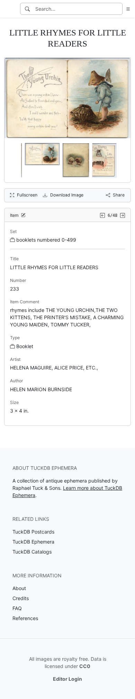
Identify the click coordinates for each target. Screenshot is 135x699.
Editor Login (67, 679)
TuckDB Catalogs (32, 552)
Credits (20, 598)
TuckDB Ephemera (33, 542)
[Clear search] (117, 8)
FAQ (17, 608)
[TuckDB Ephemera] (9, 9)
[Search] (27, 8)
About (19, 588)
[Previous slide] (14, 160)
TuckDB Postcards (33, 532)
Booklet (24, 346)
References (25, 618)
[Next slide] (121, 160)
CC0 (84, 666)
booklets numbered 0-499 (46, 240)
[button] (127, 9)
